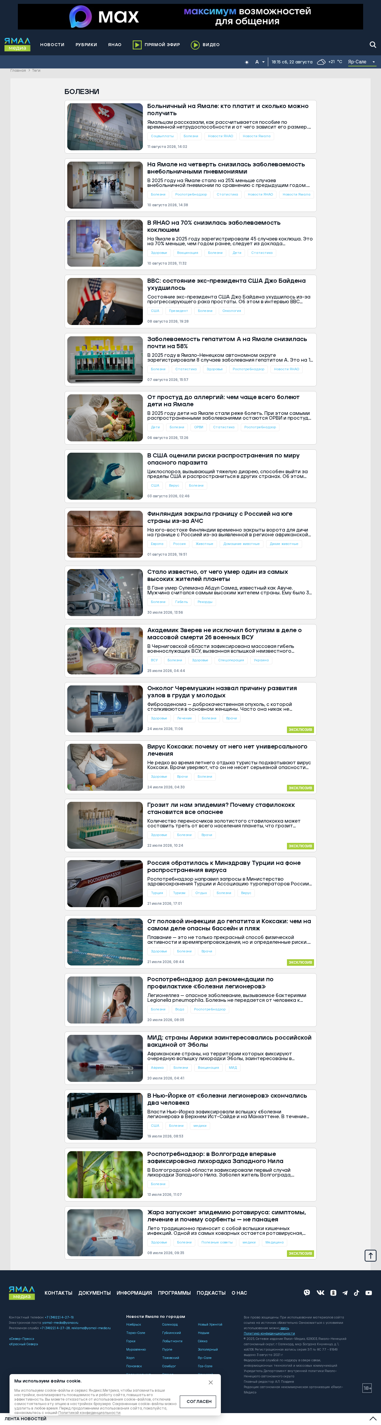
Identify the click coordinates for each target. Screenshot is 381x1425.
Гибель (181, 602)
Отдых (201, 893)
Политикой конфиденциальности (89, 1413)
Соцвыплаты (162, 136)
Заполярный (208, 1349)
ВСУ (154, 660)
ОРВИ (198, 427)
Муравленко (136, 1349)
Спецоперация (231, 660)
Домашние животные (241, 544)
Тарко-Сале (135, 1333)
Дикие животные (284, 544)
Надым (203, 1333)
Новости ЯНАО (220, 136)
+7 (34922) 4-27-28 (55, 1328)
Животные (204, 544)
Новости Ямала (257, 136)
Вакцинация (187, 252)
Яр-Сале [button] (357, 62)
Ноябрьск (133, 1324)
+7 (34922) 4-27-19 (59, 1317)
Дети (236, 252)
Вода (179, 1009)
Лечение (184, 718)
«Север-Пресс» (21, 1339)
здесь (284, 1328)
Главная (18, 71)
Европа (157, 544)
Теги (36, 71)
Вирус (174, 485)
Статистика (227, 194)
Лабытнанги (172, 1341)
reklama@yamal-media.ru (91, 1328)
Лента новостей (25, 1419)
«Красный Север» (23, 1344)
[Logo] (17, 44)
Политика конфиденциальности (269, 1333)
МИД (233, 1067)
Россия (179, 544)
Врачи (231, 718)
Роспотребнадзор (191, 194)
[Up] (371, 1255)
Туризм (179, 893)
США (155, 310)
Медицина (275, 1242)
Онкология (231, 310)
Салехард (170, 1324)
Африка (157, 1067)
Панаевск (134, 1366)
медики (200, 1125)
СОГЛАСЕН (199, 1402)
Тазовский (170, 1358)
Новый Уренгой (210, 1324)
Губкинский (171, 1333)
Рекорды (205, 602)
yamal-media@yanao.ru (60, 1322)
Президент (178, 310)
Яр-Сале (205, 1358)
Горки (130, 1341)
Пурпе (167, 1349)
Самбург (169, 1366)
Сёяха (202, 1341)
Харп (130, 1358)
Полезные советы (217, 1242)
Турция (157, 893)
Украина (261, 660)
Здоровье (159, 252)
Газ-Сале (205, 1366)
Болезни (191, 136)
